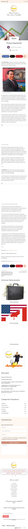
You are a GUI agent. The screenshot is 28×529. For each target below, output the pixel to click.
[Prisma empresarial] (14, 292)
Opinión (14, 38)
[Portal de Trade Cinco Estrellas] (14, 465)
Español (18, 527)
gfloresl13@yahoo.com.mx (12, 250)
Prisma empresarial (23, 271)
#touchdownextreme (7, 388)
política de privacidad (12, 519)
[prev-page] (2, 395)
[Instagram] (15, 476)
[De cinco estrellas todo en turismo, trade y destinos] (14, 8)
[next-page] (4, 395)
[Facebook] (12, 476)
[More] (24, 56)
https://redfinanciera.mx (16, 261)
